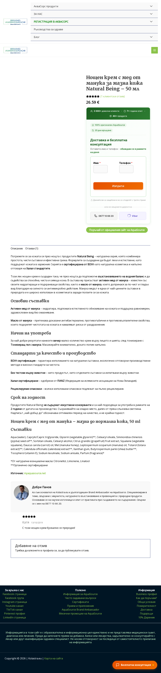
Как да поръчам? (146, 598)
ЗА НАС (38, 14)
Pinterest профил (14, 613)
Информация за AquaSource (80, 594)
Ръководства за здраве (48, 29)
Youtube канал (14, 606)
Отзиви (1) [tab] (31, 248)
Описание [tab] (17, 248)
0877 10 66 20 (106, 216)
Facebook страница (14, 594)
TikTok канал (14, 609)
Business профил (146, 594)
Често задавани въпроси (80, 598)
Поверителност (146, 606)
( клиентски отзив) (112, 96)
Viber (135, 216)
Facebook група (14, 598)
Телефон (125, 162)
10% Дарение (146, 617)
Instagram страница (14, 602)
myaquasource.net (35, 473)
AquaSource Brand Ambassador (80, 609)
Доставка (146, 609)
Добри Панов (41, 487)
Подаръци (146, 613)
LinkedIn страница (14, 617)
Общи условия (146, 602)
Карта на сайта (53, 658)
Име (97, 162)
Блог (36, 37)
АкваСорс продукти (46, 6)
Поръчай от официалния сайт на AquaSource (117, 230)
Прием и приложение (80, 606)
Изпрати (118, 186)
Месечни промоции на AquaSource (80, 613)
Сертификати (80, 602)
